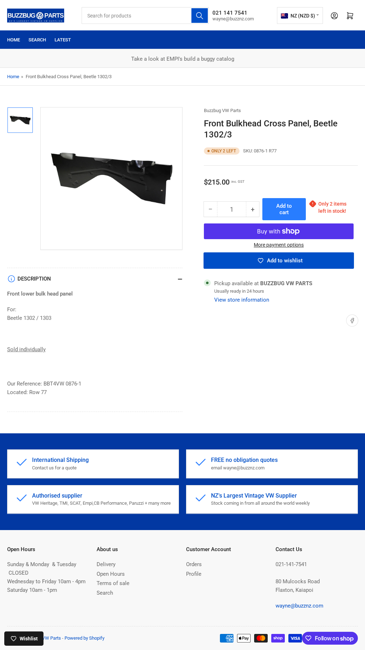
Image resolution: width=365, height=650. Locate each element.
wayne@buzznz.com (299, 606)
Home (13, 39)
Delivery (106, 564)
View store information (241, 300)
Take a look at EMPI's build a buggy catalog (182, 59)
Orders (194, 564)
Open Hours (111, 574)
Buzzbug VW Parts (222, 110)
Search (37, 39)
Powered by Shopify (84, 638)
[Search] (199, 15)
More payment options (279, 245)
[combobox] (145, 15)
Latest (63, 39)
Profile (193, 574)
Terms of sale (113, 583)
